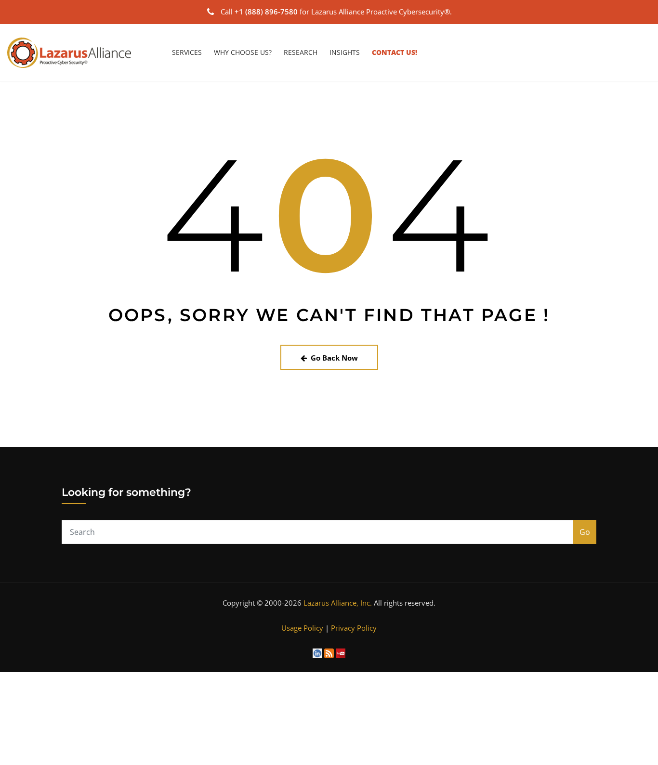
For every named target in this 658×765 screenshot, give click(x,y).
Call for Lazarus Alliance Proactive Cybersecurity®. (336, 11)
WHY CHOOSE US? (243, 52)
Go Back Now (334, 358)
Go (584, 532)
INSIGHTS (344, 52)
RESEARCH (300, 52)
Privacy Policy (354, 628)
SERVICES (187, 52)
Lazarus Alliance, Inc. (337, 603)
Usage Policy (302, 628)
